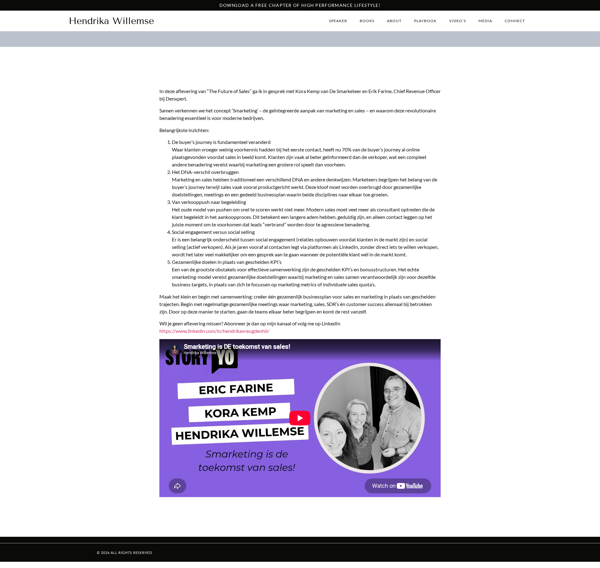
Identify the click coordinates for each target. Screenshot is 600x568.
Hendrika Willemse (111, 21)
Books (367, 20)
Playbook (425, 20)
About (394, 20)
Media (485, 20)
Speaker (338, 20)
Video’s (457, 20)
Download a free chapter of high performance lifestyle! (300, 5)
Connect (515, 20)
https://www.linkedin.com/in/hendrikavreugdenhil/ (214, 331)
